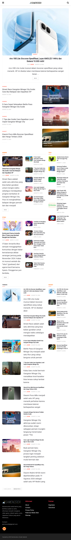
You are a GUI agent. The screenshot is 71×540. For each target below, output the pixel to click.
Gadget (35, 54)
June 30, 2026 (60, 212)
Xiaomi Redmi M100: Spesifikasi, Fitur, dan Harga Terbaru (62, 313)
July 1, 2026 (60, 199)
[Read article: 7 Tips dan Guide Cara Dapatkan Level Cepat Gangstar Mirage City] (29, 170)
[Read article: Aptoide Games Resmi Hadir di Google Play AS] (52, 158)
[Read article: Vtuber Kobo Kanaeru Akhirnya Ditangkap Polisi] (29, 265)
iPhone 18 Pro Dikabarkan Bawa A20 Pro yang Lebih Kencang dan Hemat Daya (62, 324)
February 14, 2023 (39, 259)
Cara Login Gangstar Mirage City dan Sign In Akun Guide (40, 189)
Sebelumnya (7, 489)
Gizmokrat (51, 507)
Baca (35, 78)
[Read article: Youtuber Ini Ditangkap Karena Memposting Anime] (29, 223)
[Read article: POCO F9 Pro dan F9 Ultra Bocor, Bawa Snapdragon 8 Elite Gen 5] (52, 335)
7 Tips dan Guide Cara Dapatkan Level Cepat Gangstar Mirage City (39, 170)
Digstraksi (51, 505)
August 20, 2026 (48, 145)
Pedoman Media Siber (32, 513)
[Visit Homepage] (35, 3)
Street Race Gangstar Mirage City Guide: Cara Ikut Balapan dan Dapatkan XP (11, 171)
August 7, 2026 (61, 174)
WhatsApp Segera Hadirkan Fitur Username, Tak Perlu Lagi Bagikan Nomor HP (62, 207)
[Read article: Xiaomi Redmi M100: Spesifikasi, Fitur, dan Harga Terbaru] (55, 138)
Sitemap (27, 515)
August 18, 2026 (61, 341)
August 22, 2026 (39, 64)
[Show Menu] (3, 3)
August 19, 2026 (61, 330)
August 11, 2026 (61, 162)
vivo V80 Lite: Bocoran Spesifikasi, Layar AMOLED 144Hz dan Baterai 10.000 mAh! (34, 291)
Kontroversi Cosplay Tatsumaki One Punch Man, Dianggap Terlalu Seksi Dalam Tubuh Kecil (39, 244)
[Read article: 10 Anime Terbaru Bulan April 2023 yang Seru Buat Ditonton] (29, 233)
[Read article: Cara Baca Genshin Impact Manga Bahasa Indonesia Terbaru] (29, 255)
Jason (32, 64)
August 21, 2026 (6, 139)
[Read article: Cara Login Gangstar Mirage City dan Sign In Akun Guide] (55, 116)
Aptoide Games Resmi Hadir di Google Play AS (62, 158)
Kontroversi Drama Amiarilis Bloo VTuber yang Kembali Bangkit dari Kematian (11, 235)
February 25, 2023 (39, 249)
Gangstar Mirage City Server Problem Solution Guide (39, 179)
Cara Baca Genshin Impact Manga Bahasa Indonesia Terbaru (39, 255)
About (27, 505)
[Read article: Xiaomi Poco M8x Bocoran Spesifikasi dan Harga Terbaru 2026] (11, 393)
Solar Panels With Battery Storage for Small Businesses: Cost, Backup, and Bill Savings (62, 194)
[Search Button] (68, 3)
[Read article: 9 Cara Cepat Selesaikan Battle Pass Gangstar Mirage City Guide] (29, 158)
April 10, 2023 (37, 237)
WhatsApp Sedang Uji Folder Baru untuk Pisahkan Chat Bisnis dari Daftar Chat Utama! (62, 181)
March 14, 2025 (14, 240)
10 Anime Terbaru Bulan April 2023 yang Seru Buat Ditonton (39, 232)
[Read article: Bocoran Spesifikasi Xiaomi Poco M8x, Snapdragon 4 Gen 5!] (52, 347)
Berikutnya (17, 489)
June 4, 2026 (60, 223)
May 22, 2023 (37, 227)
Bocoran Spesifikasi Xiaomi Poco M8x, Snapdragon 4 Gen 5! (62, 346)
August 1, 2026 (61, 186)
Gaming (4, 86)
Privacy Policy (29, 510)
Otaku (5, 229)
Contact (27, 507)
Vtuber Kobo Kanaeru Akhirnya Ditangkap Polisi (39, 264)
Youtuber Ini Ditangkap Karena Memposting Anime (40, 223)
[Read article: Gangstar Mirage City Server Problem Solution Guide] (55, 94)
